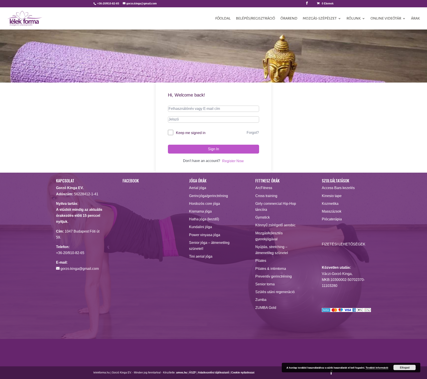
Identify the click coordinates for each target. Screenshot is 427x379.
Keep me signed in (190, 133)
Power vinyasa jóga (204, 235)
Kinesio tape (332, 196)
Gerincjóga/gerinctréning (208, 196)
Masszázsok (331, 211)
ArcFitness (263, 188)
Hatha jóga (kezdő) (204, 219)
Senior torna (265, 284)
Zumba (260, 300)
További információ (377, 367)
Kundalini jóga (200, 227)
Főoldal (223, 18)
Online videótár (386, 18)
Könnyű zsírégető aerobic (275, 225)
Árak (415, 18)
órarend (288, 18)
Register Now (233, 161)
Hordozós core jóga (204, 203)
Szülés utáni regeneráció (275, 292)
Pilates (260, 261)
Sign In (213, 149)
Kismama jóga (200, 211)
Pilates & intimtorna (270, 268)
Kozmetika (330, 203)
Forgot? (253, 132)
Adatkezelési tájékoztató (213, 372)
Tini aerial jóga (200, 256)
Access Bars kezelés (338, 188)
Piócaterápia (332, 219)
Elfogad (404, 367)
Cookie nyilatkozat (242, 372)
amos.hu (181, 372)
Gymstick (262, 217)
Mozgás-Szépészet (320, 18)
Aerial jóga (197, 188)
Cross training (266, 196)
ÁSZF (192, 372)
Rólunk (353, 18)
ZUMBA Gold (265, 308)
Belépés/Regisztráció (255, 18)
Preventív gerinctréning (273, 276)
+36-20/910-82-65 (70, 253)
